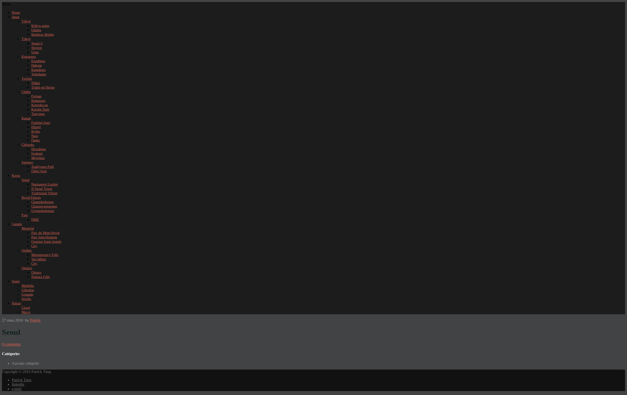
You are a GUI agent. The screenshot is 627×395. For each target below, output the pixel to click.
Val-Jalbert (38, 259)
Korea (16, 175)
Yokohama (38, 74)
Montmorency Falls (44, 255)
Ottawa (36, 272)
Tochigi (27, 79)
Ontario (27, 268)
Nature (16, 303)
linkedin (18, 384)
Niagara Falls (40, 277)
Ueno (35, 52)
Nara (34, 136)
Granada (27, 294)
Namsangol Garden (44, 184)
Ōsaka (35, 140)
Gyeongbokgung (42, 211)
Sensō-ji (37, 43)
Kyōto (35, 131)
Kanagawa (29, 56)
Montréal (28, 228)
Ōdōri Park (39, 171)
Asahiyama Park (42, 167)
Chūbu (26, 92)
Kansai (26, 118)
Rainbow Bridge (42, 34)
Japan (15, 17)
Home (16, 12)
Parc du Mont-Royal (45, 233)
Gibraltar (28, 290)
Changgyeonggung (44, 206)
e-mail (16, 389)
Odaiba (36, 30)
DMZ (35, 219)
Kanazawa (38, 101)
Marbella (28, 286)
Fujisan (36, 96)
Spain (16, 281)
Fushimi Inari (40, 123)
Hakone (36, 65)
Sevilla (26, 299)
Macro (26, 312)
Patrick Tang (21, 380)
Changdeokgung (42, 202)
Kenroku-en (39, 105)
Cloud (26, 308)
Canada (17, 224)
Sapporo (27, 162)
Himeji (36, 127)
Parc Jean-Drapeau (44, 237)
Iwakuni (37, 153)
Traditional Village (44, 193)
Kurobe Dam (40, 109)
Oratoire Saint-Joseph (46, 242)
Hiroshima (38, 149)
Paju (25, 215)
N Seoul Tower (41, 189)
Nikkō (35, 83)
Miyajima (38, 158)
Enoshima (38, 61)
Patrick (35, 320)
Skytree (36, 48)
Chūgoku (28, 145)
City (34, 246)
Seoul (25, 180)
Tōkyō (26, 21)
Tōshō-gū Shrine (43, 87)
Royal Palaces (31, 197)
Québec (27, 250)
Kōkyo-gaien (40, 26)
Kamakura (38, 70)
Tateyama (38, 114)
